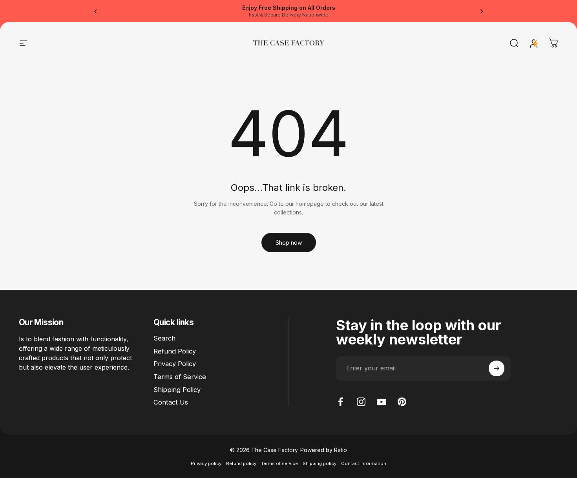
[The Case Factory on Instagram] (361, 402)
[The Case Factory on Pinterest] (402, 402)
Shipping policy (319, 463)
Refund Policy (174, 351)
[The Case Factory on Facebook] (340, 402)
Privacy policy (206, 463)
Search (164, 338)
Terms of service (279, 463)
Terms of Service (179, 377)
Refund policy (241, 463)
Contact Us (170, 402)
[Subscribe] (496, 368)
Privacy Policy (174, 364)
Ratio (340, 450)
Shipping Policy (177, 390)
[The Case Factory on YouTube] (381, 402)
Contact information (363, 463)
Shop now (289, 242)
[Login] (533, 43)
